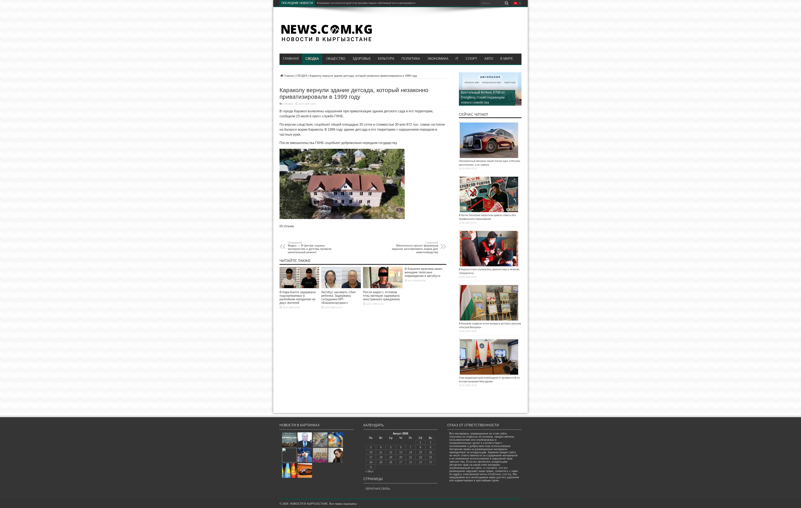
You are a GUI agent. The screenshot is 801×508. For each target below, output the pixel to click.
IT (457, 58)
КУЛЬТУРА (386, 58)
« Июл (369, 471)
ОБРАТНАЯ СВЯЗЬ (377, 488)
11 (380, 452)
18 (380, 457)
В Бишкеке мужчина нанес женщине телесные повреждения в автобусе (424, 272)
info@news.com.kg (499, 474)
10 (370, 452)
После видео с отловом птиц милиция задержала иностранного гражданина (381, 295)
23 (430, 457)
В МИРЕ (506, 58)
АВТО (488, 58)
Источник (287, 226)
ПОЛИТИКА (411, 58)
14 (410, 452)
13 (400, 452)
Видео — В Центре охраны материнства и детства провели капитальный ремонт (309, 247)
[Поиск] (506, 3)
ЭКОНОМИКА (437, 58)
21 (410, 457)
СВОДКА (312, 58)
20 (400, 457)
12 (390, 452)
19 (390, 457)
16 (430, 452)
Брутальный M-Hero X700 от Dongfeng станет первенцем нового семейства (483, 97)
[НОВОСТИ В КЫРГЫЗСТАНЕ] (326, 41)
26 (390, 462)
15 (420, 452)
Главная (291, 58)
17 (370, 457)
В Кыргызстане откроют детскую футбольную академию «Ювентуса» (358, 3)
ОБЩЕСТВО (335, 58)
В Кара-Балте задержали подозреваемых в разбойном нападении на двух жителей (298, 297)
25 (380, 462)
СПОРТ (471, 58)
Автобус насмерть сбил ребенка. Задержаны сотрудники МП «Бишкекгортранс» (338, 297)
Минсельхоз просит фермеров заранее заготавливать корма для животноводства (415, 247)
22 (420, 457)
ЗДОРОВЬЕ (361, 58)
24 (370, 462)
